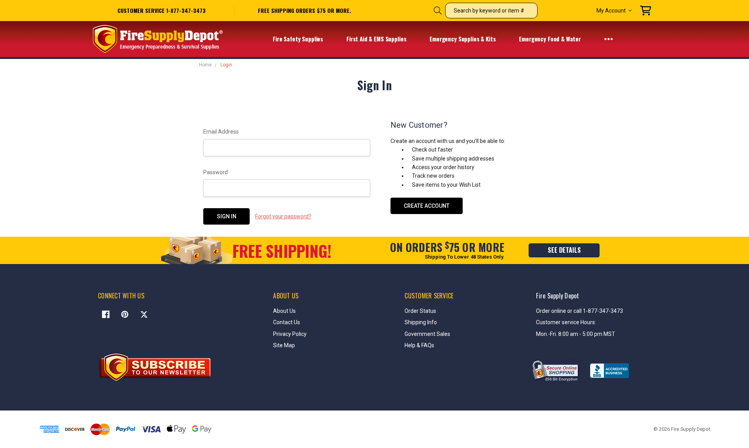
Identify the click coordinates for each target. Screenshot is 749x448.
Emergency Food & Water (550, 38)
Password (215, 172)
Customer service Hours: (566, 322)
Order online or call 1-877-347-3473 (579, 311)
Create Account (426, 206)
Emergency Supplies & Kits (463, 38)
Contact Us (286, 322)
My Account (611, 10)
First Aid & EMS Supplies (377, 38)
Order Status (420, 311)
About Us (284, 311)
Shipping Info (421, 322)
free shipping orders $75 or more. (304, 10)
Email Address (221, 132)
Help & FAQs (419, 345)
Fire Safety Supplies (299, 38)
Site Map (284, 345)
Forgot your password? (283, 216)
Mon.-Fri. (547, 334)
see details (564, 250)
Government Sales (427, 334)
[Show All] (608, 38)
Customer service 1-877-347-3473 (161, 10)
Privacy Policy (290, 334)
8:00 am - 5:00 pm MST (586, 334)
